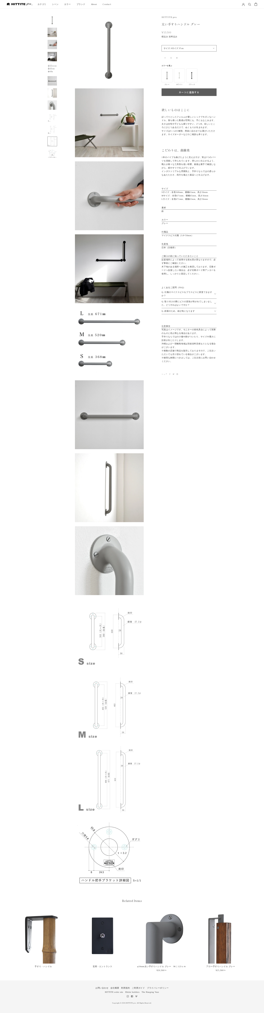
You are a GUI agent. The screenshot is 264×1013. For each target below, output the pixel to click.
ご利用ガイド (138, 988)
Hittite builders (132, 992)
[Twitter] (173, 374)
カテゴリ (42, 4)
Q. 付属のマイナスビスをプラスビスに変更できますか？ (187, 294)
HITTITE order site (114, 992)
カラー (67, 4)
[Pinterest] (177, 374)
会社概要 (114, 988)
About (94, 4)
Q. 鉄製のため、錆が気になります (178, 311)
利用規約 (125, 988)
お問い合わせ (101, 988)
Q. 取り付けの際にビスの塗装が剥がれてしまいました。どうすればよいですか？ (187, 303)
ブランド (81, 4)
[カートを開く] (256, 4)
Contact (107, 4)
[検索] (249, 4)
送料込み (173, 37)
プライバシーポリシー (158, 988)
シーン (55, 4)
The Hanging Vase (150, 992)
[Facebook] (170, 374)
